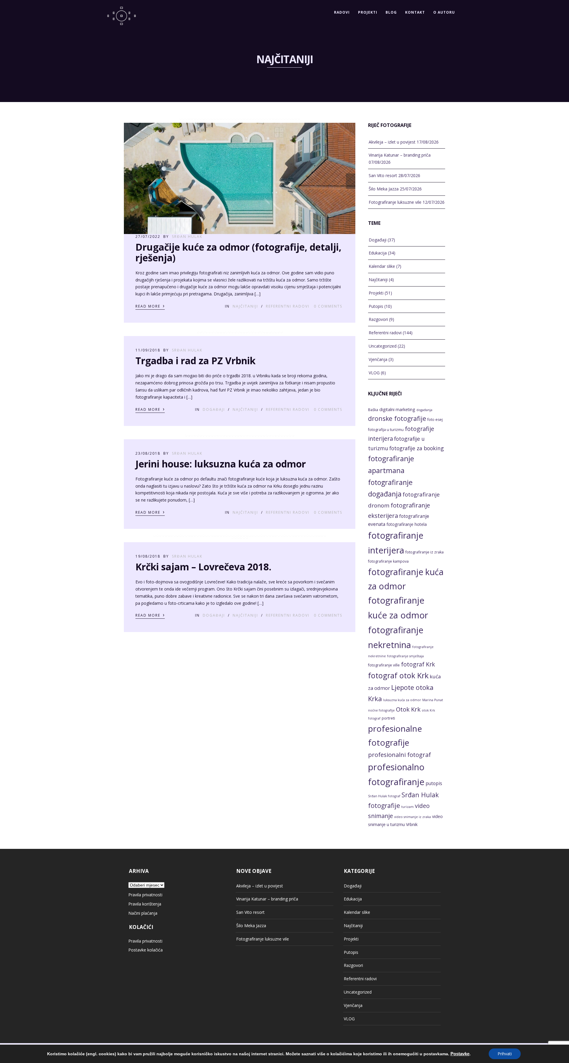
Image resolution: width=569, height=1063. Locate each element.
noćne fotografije (381, 710)
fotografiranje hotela (406, 524)
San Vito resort (383, 175)
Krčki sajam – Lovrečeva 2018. (203, 566)
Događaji (214, 409)
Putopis (376, 306)
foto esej (435, 419)
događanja (424, 410)
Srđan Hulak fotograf (384, 796)
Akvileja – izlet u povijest (392, 142)
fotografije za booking (416, 448)
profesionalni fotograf (399, 754)
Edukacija (378, 253)
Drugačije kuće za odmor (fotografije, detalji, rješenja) (238, 252)
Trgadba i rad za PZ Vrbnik (195, 360)
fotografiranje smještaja (405, 656)
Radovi (342, 12)
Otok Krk (408, 709)
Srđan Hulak (187, 236)
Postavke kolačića (145, 950)
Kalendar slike (382, 266)
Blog (391, 12)
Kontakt (415, 12)
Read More (150, 306)
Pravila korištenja (144, 904)
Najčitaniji (245, 306)
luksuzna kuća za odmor (402, 700)
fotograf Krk (418, 664)
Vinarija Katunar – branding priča (400, 155)
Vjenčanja (378, 359)
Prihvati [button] (505, 1053)
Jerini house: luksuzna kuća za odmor (220, 463)
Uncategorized (383, 346)
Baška (373, 409)
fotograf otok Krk (398, 675)
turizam (407, 807)
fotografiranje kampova (388, 561)
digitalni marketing (397, 409)
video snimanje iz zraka (412, 817)
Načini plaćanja (142, 913)
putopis (434, 783)
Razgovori (378, 319)
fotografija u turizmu (386, 429)
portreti (388, 718)
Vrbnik (412, 824)
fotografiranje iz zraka (424, 552)
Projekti (367, 12)
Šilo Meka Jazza (384, 189)
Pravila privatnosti (145, 894)
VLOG (374, 372)
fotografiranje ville (384, 665)
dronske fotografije (397, 418)
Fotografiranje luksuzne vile (395, 202)
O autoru (444, 12)
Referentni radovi (287, 306)
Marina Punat (432, 700)
